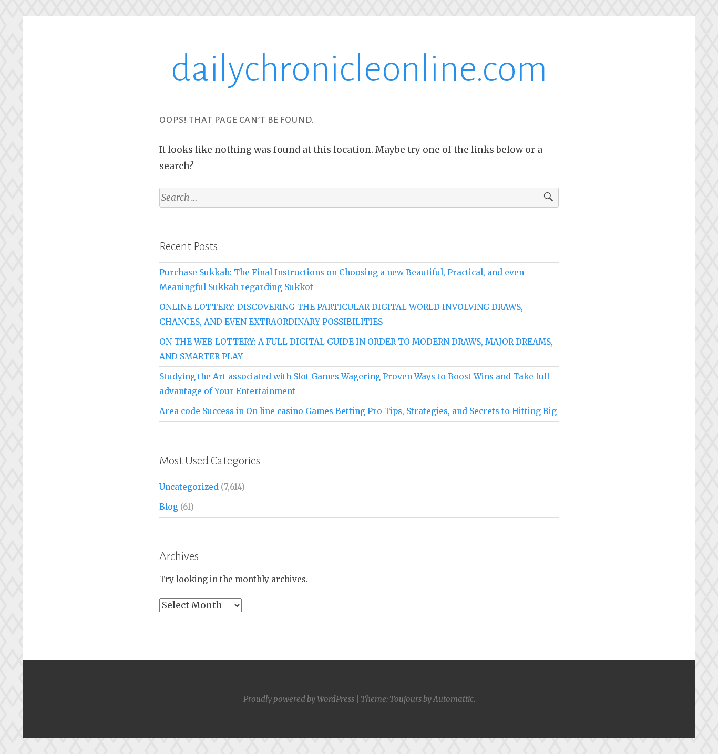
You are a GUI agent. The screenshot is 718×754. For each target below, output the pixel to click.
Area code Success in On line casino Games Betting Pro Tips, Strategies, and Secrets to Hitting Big (358, 411)
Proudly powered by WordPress (298, 699)
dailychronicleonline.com (359, 69)
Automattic (453, 699)
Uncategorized (189, 487)
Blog (168, 507)
